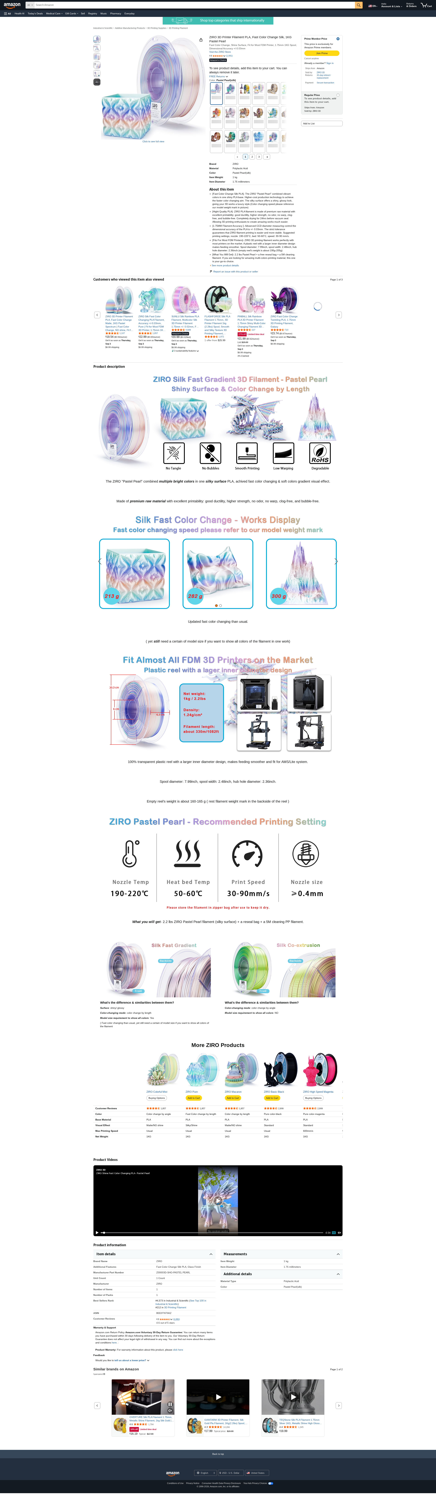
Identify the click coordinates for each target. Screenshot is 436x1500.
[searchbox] (194, 5)
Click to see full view (153, 141)
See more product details (225, 265)
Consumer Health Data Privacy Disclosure (221, 1483)
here (114, 1342)
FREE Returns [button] (217, 76)
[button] (7, 13)
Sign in (330, 63)
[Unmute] (339, 1233)
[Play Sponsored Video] (218, 1397)
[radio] (97, 39)
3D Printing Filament (178, 28)
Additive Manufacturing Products (130, 28)
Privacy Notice (192, 1483)
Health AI (19, 13)
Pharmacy (115, 13)
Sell (83, 13)
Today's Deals (35, 13)
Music (103, 13)
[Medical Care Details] (62, 13)
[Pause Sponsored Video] (170, 1404)
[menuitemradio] (334, 1232)
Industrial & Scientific (103, 28)
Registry (92, 13)
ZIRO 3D (321, 72)
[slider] (212, 1232)
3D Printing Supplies (156, 28)
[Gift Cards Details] (77, 13)
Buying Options (157, 1098)
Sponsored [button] (98, 1374)
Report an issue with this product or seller (235, 271)
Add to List (309, 123)
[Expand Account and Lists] (401, 6)
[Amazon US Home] (172, 1474)
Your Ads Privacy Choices (255, 1483)
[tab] (216, 605)
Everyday (129, 13)
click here (178, 1349)
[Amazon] (12, 5)
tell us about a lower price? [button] (130, 1360)
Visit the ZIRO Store (220, 51)
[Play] (96, 1232)
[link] (119, 323)
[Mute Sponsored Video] (170, 1411)
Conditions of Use (175, 1483)
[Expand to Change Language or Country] (376, 6)
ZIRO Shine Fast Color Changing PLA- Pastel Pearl (123, 1173)
